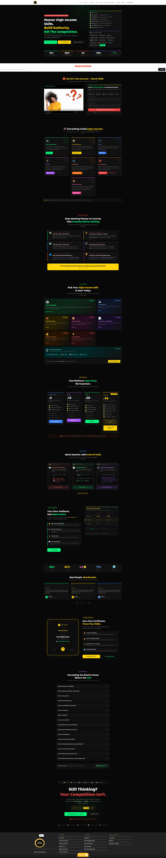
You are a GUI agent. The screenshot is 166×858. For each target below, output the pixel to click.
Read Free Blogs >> (40, 852)
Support (86, 838)
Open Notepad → (83, 487)
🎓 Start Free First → (94, 814)
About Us (62, 846)
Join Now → (49, 153)
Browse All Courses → (114, 361)
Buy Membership (89, 849)
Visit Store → (102, 153)
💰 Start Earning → (53, 550)
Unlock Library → (76, 153)
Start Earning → (76, 193)
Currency (36, 835)
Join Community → (77, 173)
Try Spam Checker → (58, 487)
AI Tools (61, 838)
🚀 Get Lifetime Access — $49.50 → (76, 814)
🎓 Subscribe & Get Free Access (104, 110)
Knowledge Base (89, 841)
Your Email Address (92, 97)
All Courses (87, 846)
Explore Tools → (50, 173)
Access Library (63, 841)
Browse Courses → (55, 421)
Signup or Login (114, 843)
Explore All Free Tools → (83, 493)
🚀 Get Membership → (110, 656)
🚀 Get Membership (64, 42)
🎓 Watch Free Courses (51, 42)
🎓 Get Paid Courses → (91, 656)
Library (111, 841)
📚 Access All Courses (78, 42)
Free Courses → (103, 172)
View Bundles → (74, 420)
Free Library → (112, 173)
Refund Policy (63, 849)
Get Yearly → (92, 421)
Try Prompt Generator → (107, 487)
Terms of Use (63, 852)
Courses (111, 838)
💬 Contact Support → (101, 765)
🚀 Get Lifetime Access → (110, 428)
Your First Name (91, 103)
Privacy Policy (63, 843)
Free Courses (88, 843)
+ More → (102, 45)
